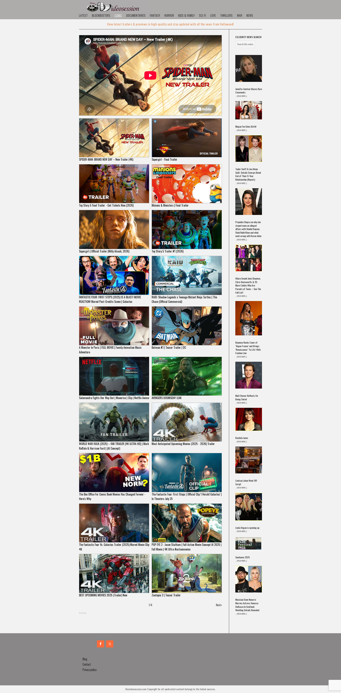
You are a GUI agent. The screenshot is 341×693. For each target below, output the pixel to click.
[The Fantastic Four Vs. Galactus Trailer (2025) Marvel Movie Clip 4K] (114, 523)
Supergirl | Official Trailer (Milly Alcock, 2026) (104, 251)
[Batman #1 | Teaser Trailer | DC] (187, 325)
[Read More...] (242, 96)
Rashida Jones (241, 438)
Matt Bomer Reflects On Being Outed (246, 397)
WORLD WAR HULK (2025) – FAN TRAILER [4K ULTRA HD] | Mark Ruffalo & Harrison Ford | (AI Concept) (114, 446)
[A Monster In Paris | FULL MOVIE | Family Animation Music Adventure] (114, 325)
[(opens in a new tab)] (248, 69)
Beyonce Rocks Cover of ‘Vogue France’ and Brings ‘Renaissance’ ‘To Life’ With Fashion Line (248, 348)
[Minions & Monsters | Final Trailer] (187, 183)
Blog (85, 659)
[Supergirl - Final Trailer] (187, 137)
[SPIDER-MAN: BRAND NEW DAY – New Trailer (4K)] (114, 137)
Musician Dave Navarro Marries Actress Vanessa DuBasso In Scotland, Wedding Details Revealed (247, 605)
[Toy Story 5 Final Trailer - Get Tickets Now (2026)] (114, 183)
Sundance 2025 (242, 557)
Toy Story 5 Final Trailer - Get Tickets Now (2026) (106, 205)
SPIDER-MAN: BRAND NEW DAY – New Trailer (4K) (106, 159)
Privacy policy (89, 670)
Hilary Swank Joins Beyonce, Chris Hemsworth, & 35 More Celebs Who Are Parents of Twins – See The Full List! (248, 285)
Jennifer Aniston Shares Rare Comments (248, 90)
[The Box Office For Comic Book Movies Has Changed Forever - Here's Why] (114, 472)
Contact (87, 664)
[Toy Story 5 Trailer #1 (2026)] (187, 229)
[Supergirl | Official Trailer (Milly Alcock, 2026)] (114, 229)
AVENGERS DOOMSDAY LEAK (167, 398)
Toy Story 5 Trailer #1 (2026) (167, 251)
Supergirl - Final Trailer (164, 159)
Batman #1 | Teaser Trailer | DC (169, 347)
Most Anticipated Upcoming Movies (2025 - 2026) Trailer (183, 444)
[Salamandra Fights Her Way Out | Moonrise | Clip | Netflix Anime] (114, 376)
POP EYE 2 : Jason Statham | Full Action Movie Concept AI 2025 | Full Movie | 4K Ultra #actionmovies (186, 546)
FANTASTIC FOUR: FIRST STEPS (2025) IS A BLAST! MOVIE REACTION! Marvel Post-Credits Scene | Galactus (110, 299)
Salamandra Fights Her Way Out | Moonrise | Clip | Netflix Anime (114, 398)
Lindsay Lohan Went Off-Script (246, 482)
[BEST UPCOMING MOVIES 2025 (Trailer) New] (114, 573)
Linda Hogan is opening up (247, 527)
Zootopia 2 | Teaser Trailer (166, 595)
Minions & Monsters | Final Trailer (170, 205)
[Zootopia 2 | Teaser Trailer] (187, 573)
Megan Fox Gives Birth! (245, 126)
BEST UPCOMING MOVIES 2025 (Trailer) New (103, 595)
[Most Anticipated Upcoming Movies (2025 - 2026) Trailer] (187, 422)
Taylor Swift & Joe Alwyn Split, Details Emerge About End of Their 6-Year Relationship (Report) (248, 174)
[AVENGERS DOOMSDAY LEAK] (187, 376)
